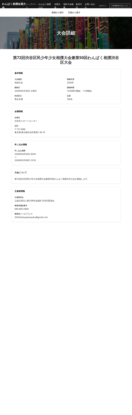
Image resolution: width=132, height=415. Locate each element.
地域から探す (58, 12)
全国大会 (57, 6)
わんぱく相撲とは (44, 6)
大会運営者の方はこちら (119, 6)
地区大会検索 (68, 6)
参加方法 (79, 6)
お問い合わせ (90, 6)
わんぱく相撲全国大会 (14, 5)
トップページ (31, 6)
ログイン (102, 5)
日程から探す (74, 12)
